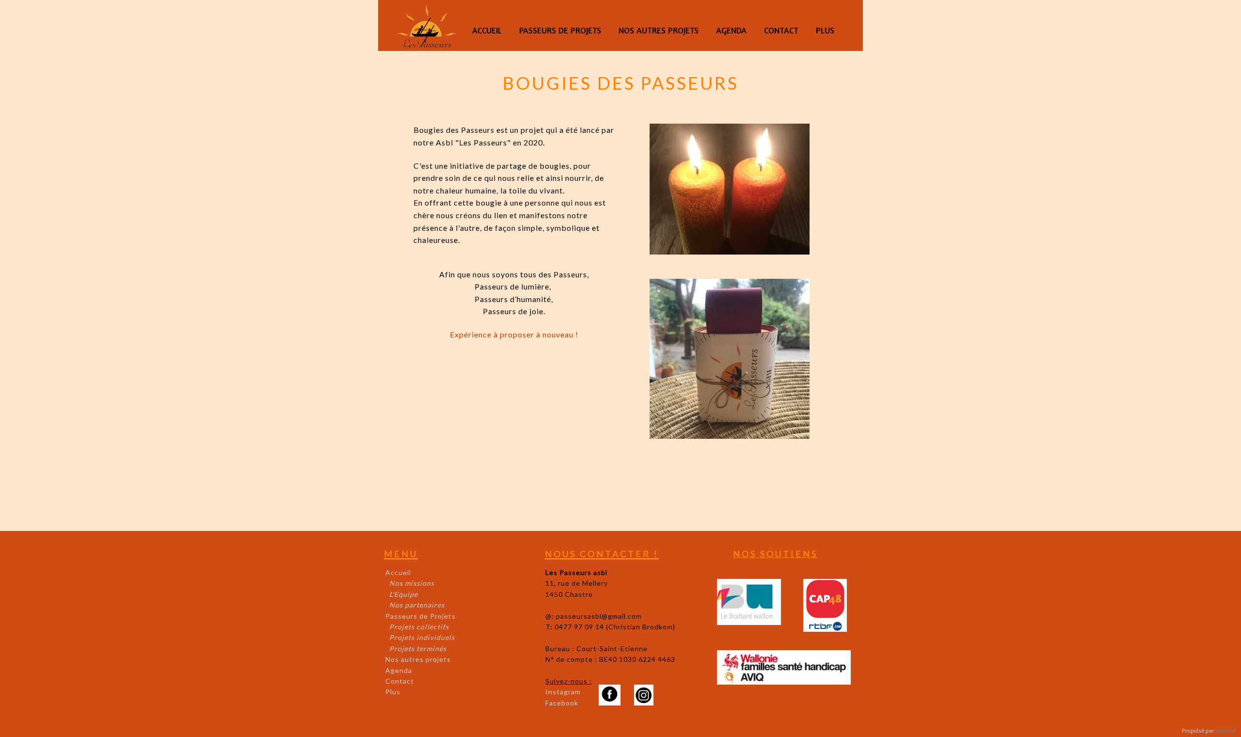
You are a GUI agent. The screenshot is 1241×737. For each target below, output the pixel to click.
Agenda (398, 670)
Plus (392, 692)
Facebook (561, 703)
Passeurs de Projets (420, 616)
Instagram (563, 692)
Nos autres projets (418, 659)
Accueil (398, 572)
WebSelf (1225, 731)
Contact (399, 681)
